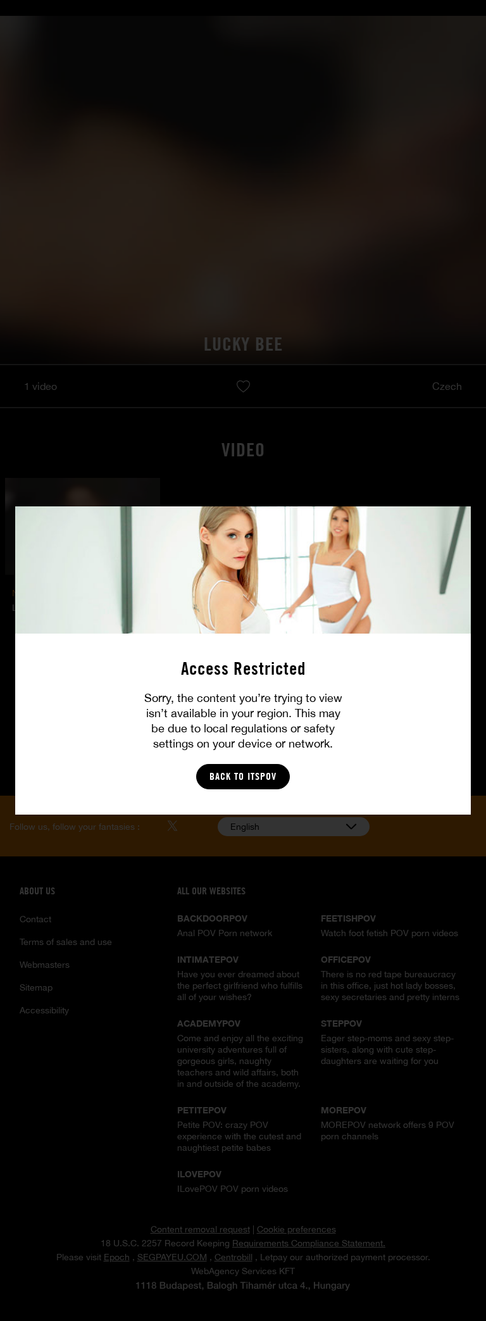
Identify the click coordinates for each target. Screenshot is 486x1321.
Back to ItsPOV (243, 776)
